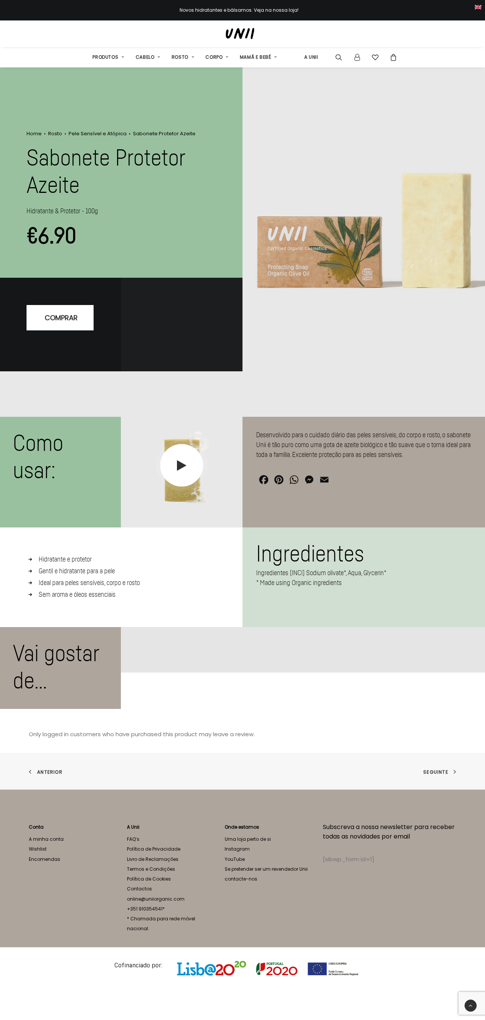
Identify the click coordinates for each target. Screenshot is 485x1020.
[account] (357, 57)
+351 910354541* (146, 909)
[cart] (391, 57)
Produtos (105, 57)
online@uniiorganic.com (156, 899)
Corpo (213, 57)
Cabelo (145, 57)
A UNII (311, 57)
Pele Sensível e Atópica (98, 133)
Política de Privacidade (153, 849)
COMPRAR (61, 317)
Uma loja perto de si (248, 839)
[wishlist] (375, 57)
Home (34, 133)
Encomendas (44, 859)
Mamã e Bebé (255, 57)
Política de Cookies (149, 879)
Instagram (237, 849)
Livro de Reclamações (152, 859)
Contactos (139, 888)
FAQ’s (133, 839)
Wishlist (38, 849)
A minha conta (46, 839)
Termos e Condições (151, 869)
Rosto (180, 57)
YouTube (235, 859)
